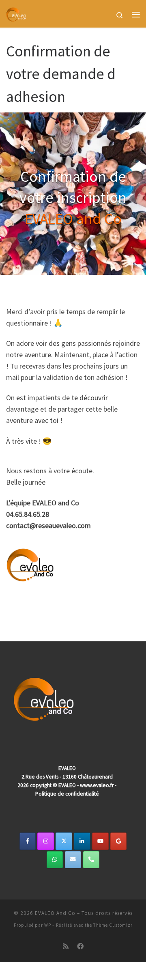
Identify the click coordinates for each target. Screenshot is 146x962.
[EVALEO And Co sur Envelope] (73, 860)
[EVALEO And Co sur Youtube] (100, 841)
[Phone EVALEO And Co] (91, 860)
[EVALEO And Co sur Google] (118, 841)
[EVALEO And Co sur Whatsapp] (55, 860)
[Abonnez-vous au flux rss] (66, 946)
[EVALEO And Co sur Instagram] (45, 841)
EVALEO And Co (55, 913)
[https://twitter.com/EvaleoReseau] (64, 841)
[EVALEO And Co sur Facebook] (27, 841)
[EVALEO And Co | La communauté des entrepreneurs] (16, 13)
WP (47, 925)
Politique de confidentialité (67, 793)
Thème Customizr (113, 925)
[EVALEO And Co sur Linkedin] (82, 841)
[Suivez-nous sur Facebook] (80, 946)
